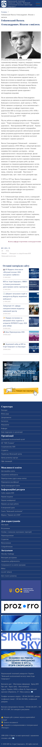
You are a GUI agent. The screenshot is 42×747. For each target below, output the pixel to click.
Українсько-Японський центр (11, 454)
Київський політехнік (9, 256)
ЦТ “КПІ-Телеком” (7, 443)
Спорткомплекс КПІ (8, 447)
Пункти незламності (11, 722)
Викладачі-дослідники (9, 557)
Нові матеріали (24, 686)
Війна (3, 568)
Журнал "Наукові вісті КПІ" (11, 515)
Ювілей (4, 253)
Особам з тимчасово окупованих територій (16, 532)
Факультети (5, 425)
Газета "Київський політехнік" (12, 511)
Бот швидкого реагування (20, 709)
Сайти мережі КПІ (7, 493)
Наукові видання (7, 497)
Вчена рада (5, 414)
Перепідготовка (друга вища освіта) (13, 478)
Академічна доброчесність (10, 561)
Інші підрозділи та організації (12, 432)
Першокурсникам (7, 535)
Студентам (5, 539)
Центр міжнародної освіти (10, 486)
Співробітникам (6, 547)
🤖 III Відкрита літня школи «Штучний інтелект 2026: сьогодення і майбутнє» (13, 272)
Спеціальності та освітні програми (13, 565)
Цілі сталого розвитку (9, 576)
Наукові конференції (8, 500)
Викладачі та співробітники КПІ (20, 253)
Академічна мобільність (9, 475)
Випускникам (6, 543)
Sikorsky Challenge (7, 554)
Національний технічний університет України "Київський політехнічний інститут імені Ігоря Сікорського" (19, 3)
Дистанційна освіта (8, 471)
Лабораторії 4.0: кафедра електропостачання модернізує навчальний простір (13, 308)
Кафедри (4, 428)
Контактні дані (6, 684)
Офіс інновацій (6, 461)
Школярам (4, 525)
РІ (2, 251)
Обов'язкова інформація (21, 684)
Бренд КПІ (35, 684)
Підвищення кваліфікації (10, 482)
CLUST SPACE (6, 572)
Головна (4, 12)
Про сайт (4, 686)
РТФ (7, 251)
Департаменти (6, 417)
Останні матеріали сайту (16, 266)
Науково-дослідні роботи (10, 504)
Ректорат (4, 410)
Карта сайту (13, 686)
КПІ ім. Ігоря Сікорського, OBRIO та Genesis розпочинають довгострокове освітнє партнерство (15, 284)
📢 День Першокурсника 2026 (13, 332)
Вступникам (5, 528)
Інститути (4, 421)
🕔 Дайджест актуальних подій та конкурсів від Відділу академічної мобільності (15, 296)
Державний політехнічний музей (13, 439)
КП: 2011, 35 (5, 248)
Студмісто (4, 450)
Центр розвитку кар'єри (9, 458)
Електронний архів (8, 508)
